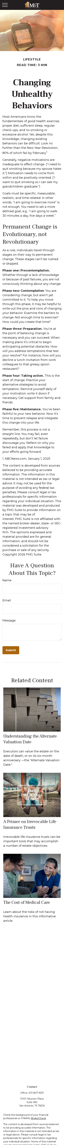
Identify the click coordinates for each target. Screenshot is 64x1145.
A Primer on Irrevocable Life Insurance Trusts (29, 824)
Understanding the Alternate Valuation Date (30, 739)
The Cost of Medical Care (26, 902)
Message (9, 620)
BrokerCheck (38, 1118)
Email (6, 600)
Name (6, 580)
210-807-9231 (36, 1092)
